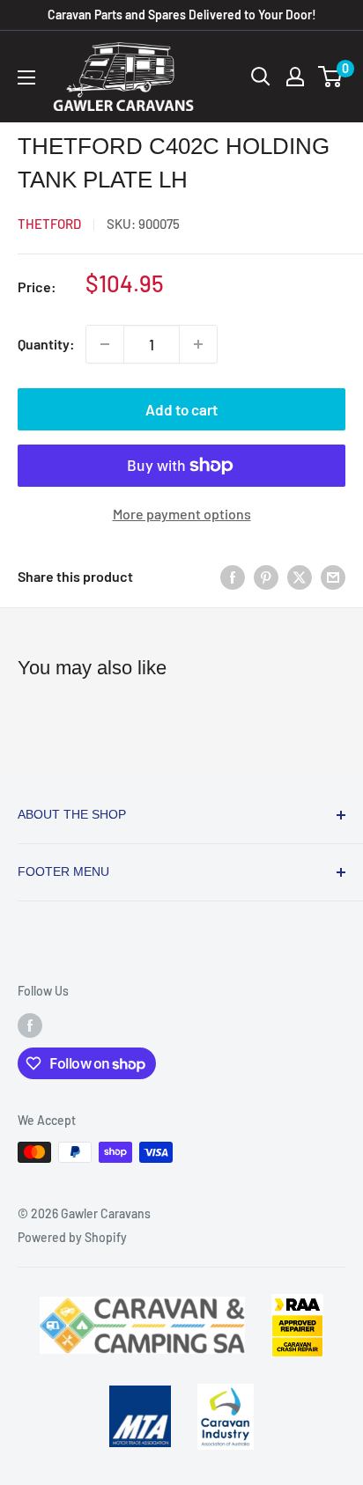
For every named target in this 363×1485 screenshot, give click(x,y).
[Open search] (260, 76)
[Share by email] (333, 576)
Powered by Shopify (72, 1237)
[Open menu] (26, 77)
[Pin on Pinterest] (266, 576)
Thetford (49, 224)
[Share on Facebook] (232, 576)
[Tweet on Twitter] (299, 576)
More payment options (182, 513)
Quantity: (46, 343)
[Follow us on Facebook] (30, 1024)
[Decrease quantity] (104, 344)
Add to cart (181, 409)
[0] (331, 76)
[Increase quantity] (198, 344)
